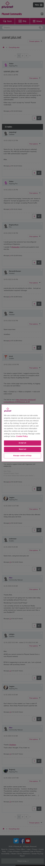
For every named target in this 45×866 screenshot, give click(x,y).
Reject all (22, 449)
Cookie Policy (22, 436)
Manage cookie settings (22, 456)
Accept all (22, 443)
